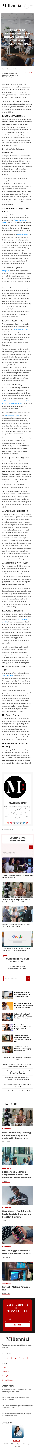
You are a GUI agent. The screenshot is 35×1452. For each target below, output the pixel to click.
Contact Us (5, 1372)
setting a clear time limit (20, 329)
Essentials (10, 69)
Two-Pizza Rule (7, 676)
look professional (22, 234)
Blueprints (27, 48)
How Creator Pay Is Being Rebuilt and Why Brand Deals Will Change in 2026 (16, 1135)
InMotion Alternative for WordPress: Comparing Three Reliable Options (22, 994)
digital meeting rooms (12, 415)
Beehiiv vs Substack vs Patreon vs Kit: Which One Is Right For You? (23, 1027)
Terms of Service (7, 1380)
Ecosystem (6, 1207)
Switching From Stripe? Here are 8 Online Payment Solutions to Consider (23, 1016)
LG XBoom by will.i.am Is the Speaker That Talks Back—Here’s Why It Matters (23, 1005)
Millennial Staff (17, 803)
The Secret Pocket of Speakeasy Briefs (18, 1091)
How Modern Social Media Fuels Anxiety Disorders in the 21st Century (17, 1214)
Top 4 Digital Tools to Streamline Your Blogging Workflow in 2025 (22, 1049)
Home (3, 69)
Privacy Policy (6, 1376)
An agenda (5, 271)
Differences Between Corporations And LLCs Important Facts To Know (16, 1175)
